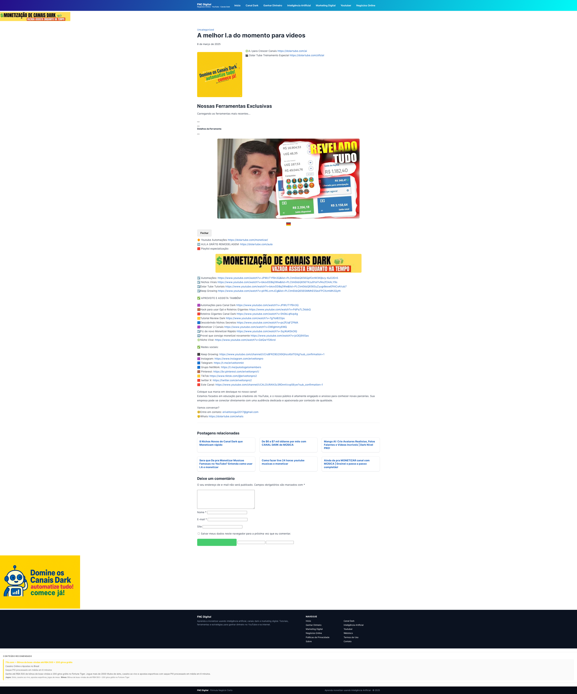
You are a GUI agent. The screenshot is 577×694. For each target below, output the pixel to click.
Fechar (204, 233)
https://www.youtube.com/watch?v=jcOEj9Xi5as (280, 335)
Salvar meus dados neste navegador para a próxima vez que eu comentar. (246, 533)
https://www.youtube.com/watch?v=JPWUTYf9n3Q (267, 305)
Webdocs (348, 633)
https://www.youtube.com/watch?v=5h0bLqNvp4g (267, 313)
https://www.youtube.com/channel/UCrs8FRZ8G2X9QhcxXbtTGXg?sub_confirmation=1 (271, 354)
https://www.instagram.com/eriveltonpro (239, 358)
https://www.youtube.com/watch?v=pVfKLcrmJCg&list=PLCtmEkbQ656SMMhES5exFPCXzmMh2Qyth (279, 290)
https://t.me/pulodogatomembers (241, 367)
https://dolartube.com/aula (256, 244)
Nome (201, 512)
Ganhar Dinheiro (272, 5)
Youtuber (346, 5)
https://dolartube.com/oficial (307, 55)
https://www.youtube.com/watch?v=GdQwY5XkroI (245, 339)
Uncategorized (205, 29)
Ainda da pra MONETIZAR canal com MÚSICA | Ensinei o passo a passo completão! (347, 464)
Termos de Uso (351, 637)
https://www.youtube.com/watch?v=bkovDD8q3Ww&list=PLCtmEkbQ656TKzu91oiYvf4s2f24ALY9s (277, 282)
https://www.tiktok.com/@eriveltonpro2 (233, 375)
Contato (347, 641)
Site (199, 526)
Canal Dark (252, 5)
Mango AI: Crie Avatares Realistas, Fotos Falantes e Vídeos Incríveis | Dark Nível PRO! (349, 445)
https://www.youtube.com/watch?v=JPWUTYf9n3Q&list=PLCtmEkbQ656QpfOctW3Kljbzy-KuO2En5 (278, 277)
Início (237, 5)
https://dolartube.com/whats (226, 416)
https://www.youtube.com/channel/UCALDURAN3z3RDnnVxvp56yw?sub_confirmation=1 (269, 384)
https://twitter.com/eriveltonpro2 (232, 380)
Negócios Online (365, 5)
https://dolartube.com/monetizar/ (248, 239)
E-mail (202, 519)
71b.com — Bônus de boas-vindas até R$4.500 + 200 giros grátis (38, 662)
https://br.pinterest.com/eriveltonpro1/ (236, 371)
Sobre (309, 641)
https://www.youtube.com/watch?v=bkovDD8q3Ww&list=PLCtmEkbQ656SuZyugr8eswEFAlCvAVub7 (286, 286)
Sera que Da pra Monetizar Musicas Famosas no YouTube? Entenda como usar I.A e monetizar (225, 464)
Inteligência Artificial (299, 5)
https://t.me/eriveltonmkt (229, 362)
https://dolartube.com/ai (292, 50)
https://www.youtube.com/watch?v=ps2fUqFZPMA (267, 322)
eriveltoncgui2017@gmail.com (240, 412)
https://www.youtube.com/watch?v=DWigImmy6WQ (255, 326)
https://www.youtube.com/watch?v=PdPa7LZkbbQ (280, 309)
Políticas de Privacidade (317, 637)
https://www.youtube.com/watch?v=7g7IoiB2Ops (255, 318)
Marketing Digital (326, 5)
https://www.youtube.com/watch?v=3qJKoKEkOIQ (267, 331)
